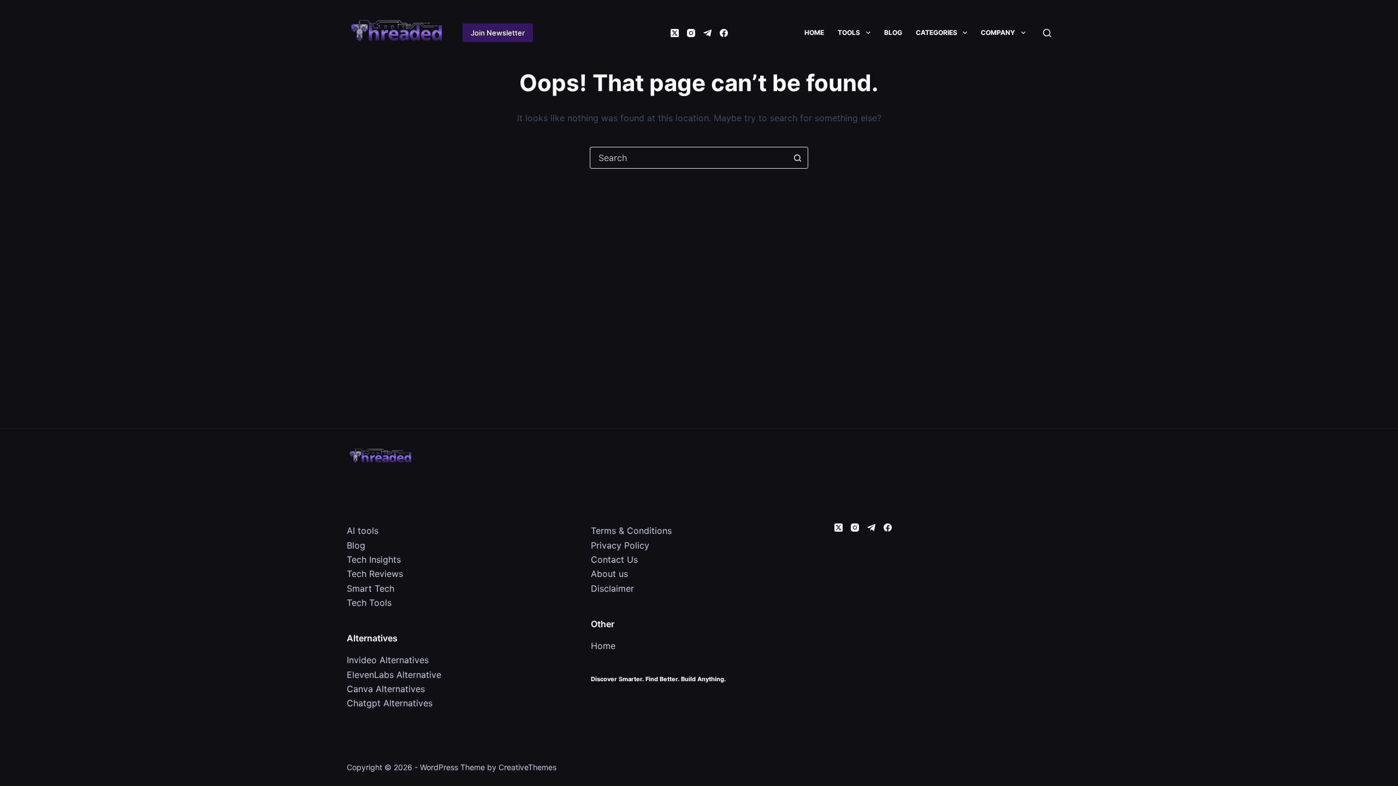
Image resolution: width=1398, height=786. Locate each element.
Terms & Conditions (631, 530)
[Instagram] (691, 33)
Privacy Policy (620, 545)
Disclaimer (612, 588)
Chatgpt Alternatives (390, 703)
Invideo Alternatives (388, 659)
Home (814, 32)
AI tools (362, 530)
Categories (936, 32)
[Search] (1047, 33)
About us (609, 573)
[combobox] (688, 158)
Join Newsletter (498, 32)
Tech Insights (374, 559)
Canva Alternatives (386, 688)
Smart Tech (370, 588)
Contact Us (614, 559)
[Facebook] (724, 33)
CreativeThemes (527, 767)
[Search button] (797, 157)
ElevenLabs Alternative (394, 674)
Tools (849, 32)
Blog (893, 32)
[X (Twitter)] (675, 33)
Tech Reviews (375, 573)
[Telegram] (707, 33)
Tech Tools (369, 602)
